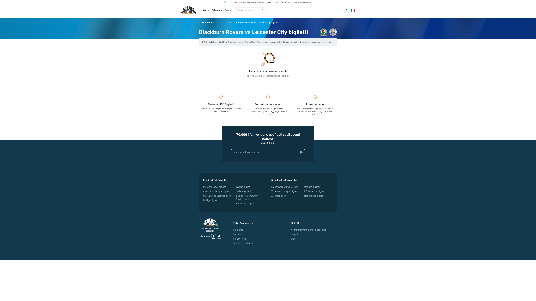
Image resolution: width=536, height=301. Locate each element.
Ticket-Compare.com (209, 22)
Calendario (217, 10)
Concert (229, 10)
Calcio (206, 10)
